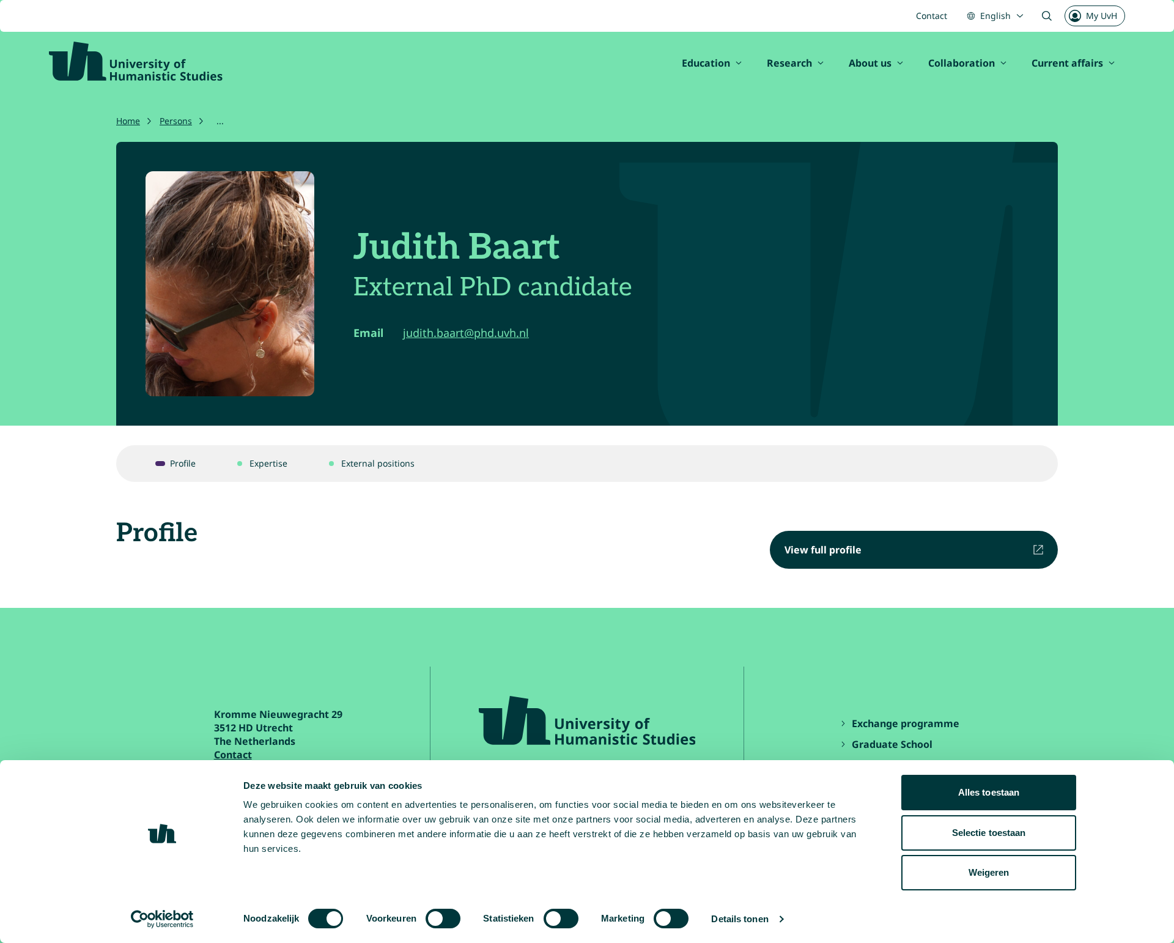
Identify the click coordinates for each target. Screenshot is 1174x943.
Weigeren (989, 872)
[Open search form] (1046, 16)
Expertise (268, 463)
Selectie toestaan (989, 832)
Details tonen (739, 919)
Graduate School (892, 744)
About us (870, 63)
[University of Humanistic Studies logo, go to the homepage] (136, 61)
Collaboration (961, 63)
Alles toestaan (988, 792)
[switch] (443, 918)
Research (789, 63)
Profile (183, 463)
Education (706, 63)
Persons (176, 121)
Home (128, 121)
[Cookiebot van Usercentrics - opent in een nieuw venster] (162, 919)
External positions (378, 463)
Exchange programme (907, 723)
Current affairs (1067, 63)
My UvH (1101, 15)
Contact (931, 15)
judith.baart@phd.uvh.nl (466, 332)
